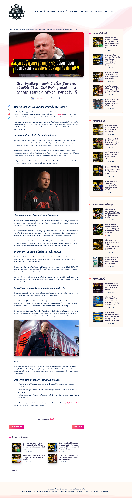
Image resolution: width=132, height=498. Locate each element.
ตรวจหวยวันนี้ (62, 12)
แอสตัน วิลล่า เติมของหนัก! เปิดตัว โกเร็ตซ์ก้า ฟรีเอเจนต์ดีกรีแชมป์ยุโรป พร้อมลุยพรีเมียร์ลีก (70, 457)
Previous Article (16, 427)
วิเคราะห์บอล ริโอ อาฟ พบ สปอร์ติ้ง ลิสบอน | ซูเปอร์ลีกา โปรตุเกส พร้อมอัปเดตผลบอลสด (112, 260)
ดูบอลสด (49, 489)
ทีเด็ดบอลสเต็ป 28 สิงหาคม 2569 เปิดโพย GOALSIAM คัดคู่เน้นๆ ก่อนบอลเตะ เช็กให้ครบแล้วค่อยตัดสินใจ (112, 228)
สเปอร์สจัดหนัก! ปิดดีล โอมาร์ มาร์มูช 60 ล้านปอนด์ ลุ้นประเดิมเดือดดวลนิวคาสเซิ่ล (34, 457)
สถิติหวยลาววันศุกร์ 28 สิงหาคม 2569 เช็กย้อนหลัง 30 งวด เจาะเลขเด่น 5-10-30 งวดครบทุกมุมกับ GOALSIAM (112, 301)
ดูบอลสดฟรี (51, 12)
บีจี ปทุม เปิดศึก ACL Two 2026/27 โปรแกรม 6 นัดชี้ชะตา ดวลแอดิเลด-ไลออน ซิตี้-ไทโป (111, 185)
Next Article (78, 427)
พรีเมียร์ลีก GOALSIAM (72, 403)
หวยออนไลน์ (82, 489)
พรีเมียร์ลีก (84, 12)
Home (10, 29)
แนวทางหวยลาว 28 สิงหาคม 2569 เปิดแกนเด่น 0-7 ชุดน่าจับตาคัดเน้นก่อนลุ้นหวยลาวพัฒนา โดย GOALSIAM (112, 316)
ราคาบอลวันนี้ (40, 12)
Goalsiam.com (49, 491)
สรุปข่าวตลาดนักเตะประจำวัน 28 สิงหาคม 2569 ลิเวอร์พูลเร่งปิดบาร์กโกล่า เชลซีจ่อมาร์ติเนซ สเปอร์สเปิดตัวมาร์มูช (34, 446)
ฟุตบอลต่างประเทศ (65, 489)
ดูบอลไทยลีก (55, 489)
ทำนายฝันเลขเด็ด (96, 12)
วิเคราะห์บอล (74, 12)
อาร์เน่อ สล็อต (59, 114)
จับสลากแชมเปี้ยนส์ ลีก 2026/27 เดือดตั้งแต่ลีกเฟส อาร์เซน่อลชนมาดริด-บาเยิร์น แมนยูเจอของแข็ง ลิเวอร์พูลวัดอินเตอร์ (69, 446)
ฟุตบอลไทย (74, 489)
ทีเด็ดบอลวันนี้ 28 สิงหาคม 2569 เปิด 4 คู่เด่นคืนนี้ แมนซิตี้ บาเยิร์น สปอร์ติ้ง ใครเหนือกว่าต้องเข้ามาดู (112, 213)
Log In (14, 474)
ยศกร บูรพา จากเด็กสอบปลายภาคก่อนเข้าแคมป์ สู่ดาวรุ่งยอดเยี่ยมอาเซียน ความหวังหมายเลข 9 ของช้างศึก (112, 170)
